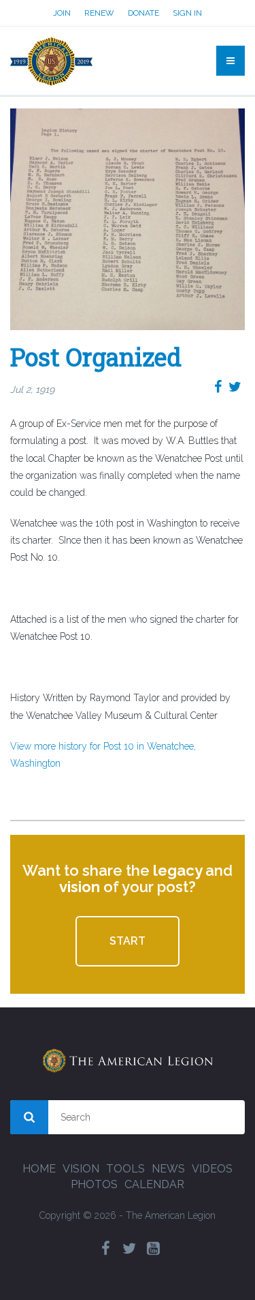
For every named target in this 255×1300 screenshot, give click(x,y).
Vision (81, 1168)
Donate (143, 13)
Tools (125, 1168)
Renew (99, 13)
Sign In (187, 13)
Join (62, 13)
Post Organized (96, 356)
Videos (212, 1168)
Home (39, 1168)
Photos (94, 1184)
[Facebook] (105, 1248)
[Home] (51, 60)
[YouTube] (153, 1248)
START (127, 940)
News (168, 1168)
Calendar (154, 1184)
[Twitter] (129, 1248)
